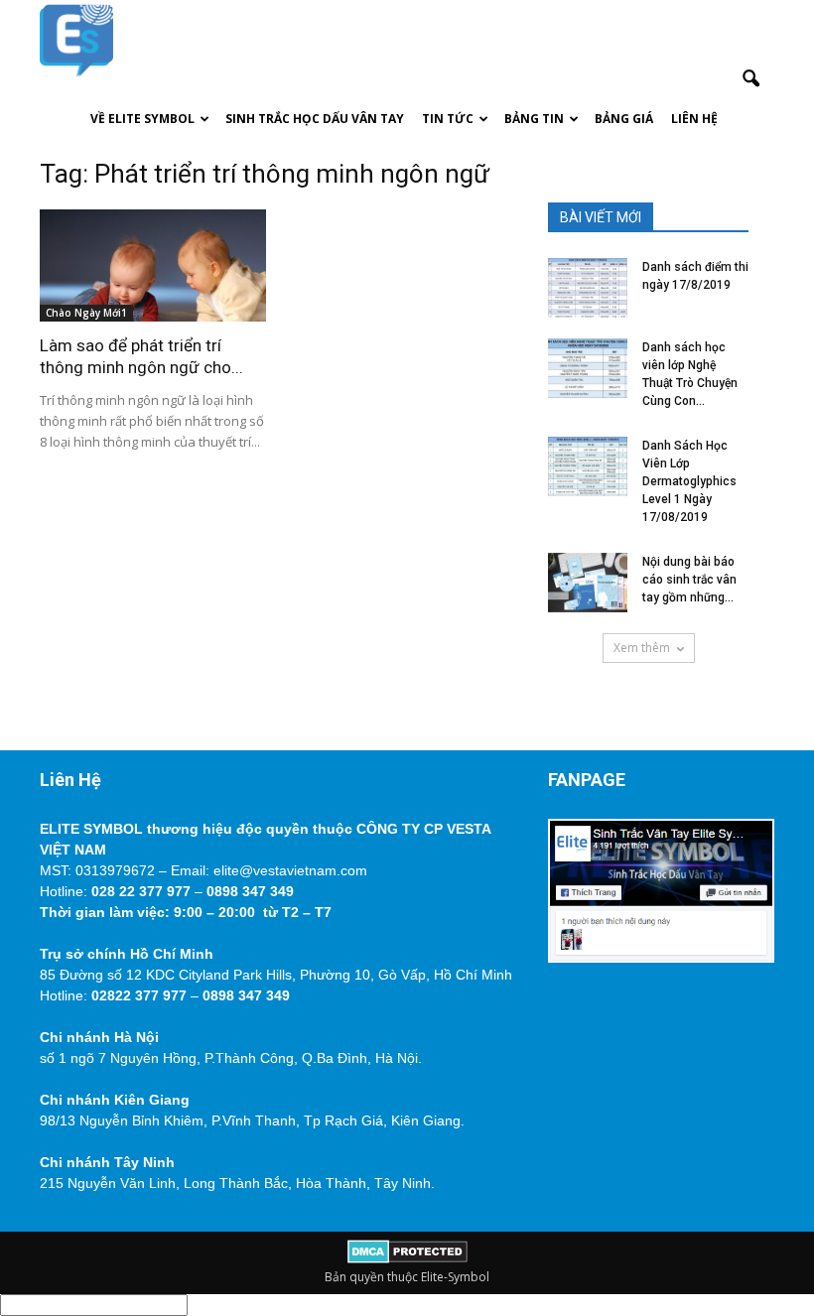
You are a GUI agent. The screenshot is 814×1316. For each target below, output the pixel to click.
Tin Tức (448, 118)
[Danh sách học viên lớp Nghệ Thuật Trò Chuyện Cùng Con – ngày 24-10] (587, 368)
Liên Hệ (694, 118)
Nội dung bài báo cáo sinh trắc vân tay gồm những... (689, 579)
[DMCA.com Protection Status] (407, 1258)
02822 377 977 (139, 995)
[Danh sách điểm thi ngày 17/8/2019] (587, 288)
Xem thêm (641, 647)
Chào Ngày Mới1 (86, 313)
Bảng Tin (534, 118)
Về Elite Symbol (142, 118)
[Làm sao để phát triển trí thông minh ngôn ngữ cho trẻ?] (153, 265)
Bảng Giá (624, 118)
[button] (750, 79)
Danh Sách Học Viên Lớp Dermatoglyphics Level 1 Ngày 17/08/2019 (689, 481)
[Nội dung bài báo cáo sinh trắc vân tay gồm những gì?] (587, 582)
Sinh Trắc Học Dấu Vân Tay (314, 118)
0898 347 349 (250, 891)
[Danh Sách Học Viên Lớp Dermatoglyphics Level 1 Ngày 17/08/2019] (587, 466)
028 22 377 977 (141, 891)
